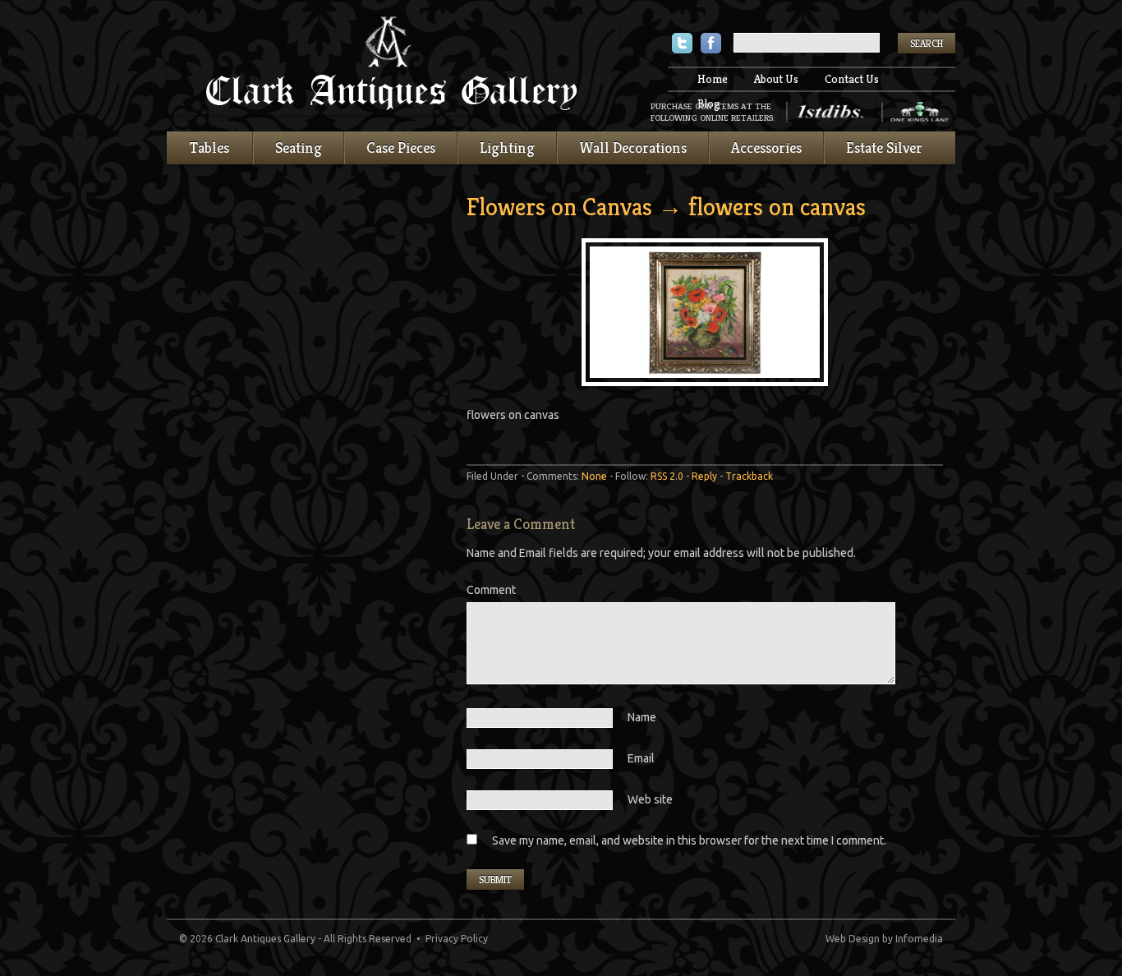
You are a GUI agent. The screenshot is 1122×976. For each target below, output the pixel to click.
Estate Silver (884, 147)
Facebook (710, 44)
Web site (650, 799)
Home (712, 78)
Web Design (852, 938)
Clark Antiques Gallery (392, 65)
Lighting (507, 147)
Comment (491, 589)
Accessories (766, 147)
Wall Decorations (633, 147)
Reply (704, 476)
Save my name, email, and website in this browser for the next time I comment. (689, 840)
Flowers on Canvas (559, 207)
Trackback (749, 476)
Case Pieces (400, 147)
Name (642, 717)
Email (641, 758)
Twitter (682, 44)
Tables (209, 147)
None (594, 476)
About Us (776, 78)
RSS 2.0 (667, 476)
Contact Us (852, 78)
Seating (298, 147)
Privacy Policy (456, 938)
